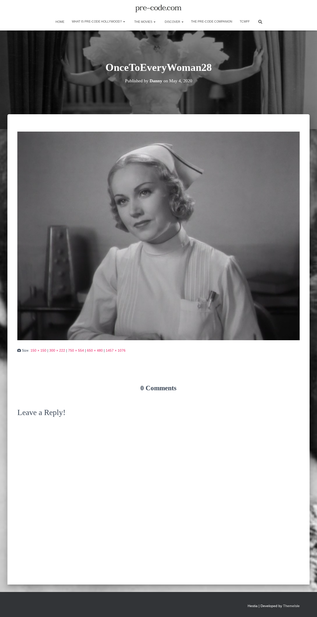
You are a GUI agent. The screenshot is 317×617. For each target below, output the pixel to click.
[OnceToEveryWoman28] (158, 236)
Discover (172, 22)
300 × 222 (57, 350)
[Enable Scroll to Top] (307, 607)
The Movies (143, 22)
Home (59, 22)
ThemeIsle (291, 606)
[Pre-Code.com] (158, 8)
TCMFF (245, 21)
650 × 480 (95, 350)
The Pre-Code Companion (211, 21)
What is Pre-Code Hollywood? (97, 21)
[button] (124, 21)
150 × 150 (38, 350)
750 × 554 (76, 350)
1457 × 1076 (116, 350)
